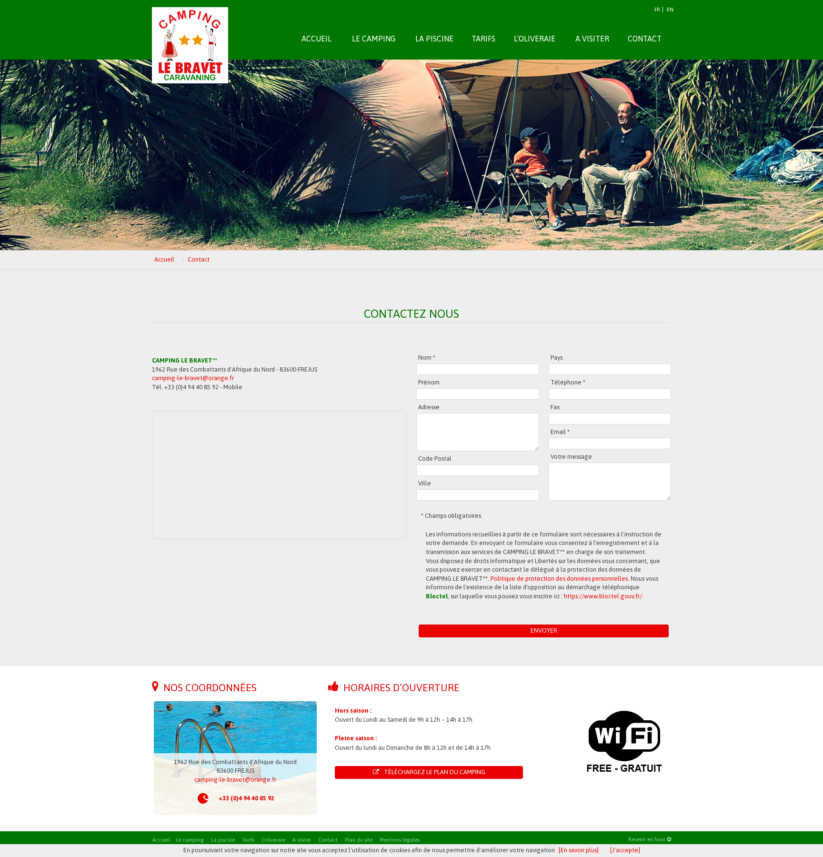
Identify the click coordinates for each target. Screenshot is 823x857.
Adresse (429, 407)
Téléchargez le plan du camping (434, 772)
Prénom (429, 382)
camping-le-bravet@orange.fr (193, 378)
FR (657, 9)
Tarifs (248, 840)
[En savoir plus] (579, 850)
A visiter (301, 840)
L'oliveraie (273, 840)
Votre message (571, 456)
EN (670, 9)
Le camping (190, 840)
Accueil (161, 840)
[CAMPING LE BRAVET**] (190, 34)
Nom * (426, 357)
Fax (555, 407)
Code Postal (435, 458)
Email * (560, 431)
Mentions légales (400, 840)
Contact (328, 840)
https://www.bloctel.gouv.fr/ (603, 596)
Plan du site (358, 840)
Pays (556, 357)
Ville (424, 483)
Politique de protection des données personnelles (559, 578)
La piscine (223, 840)
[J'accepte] (625, 850)
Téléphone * (568, 382)
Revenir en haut (647, 839)
